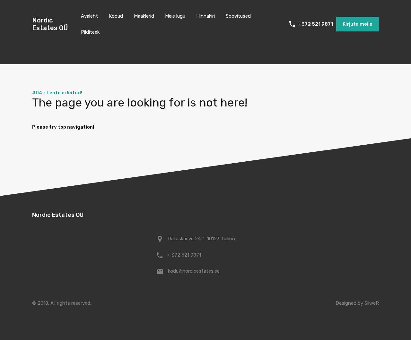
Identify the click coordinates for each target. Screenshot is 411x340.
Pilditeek (90, 32)
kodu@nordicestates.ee (194, 271)
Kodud (116, 16)
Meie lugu (175, 16)
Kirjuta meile (357, 24)
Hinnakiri (205, 16)
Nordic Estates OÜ (50, 24)
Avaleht (89, 16)
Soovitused (238, 16)
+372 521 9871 (315, 24)
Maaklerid (144, 16)
